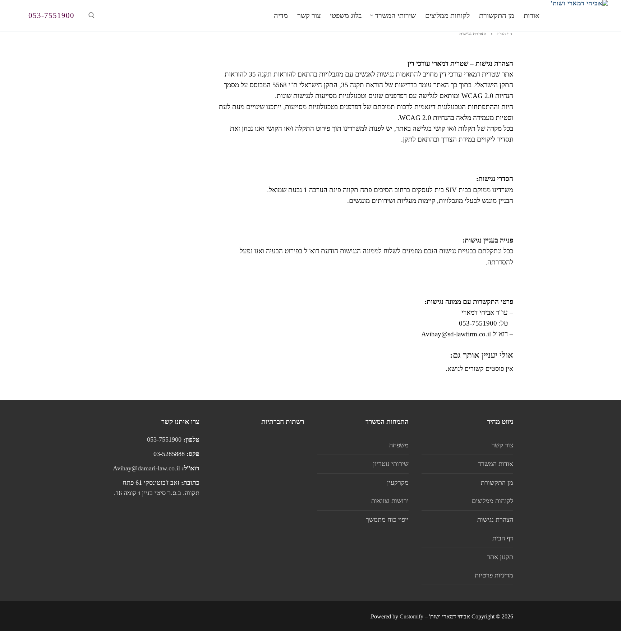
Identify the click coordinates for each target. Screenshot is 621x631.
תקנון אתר (500, 557)
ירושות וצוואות (390, 501)
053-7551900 (51, 15)
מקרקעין (398, 482)
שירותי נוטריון (391, 464)
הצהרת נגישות (495, 519)
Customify (411, 616)
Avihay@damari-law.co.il (146, 468)
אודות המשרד (495, 464)
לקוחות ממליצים (492, 501)
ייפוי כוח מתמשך (387, 519)
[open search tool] (91, 15)
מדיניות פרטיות (494, 575)
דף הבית (504, 33)
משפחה (399, 445)
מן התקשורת (497, 482)
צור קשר (502, 445)
